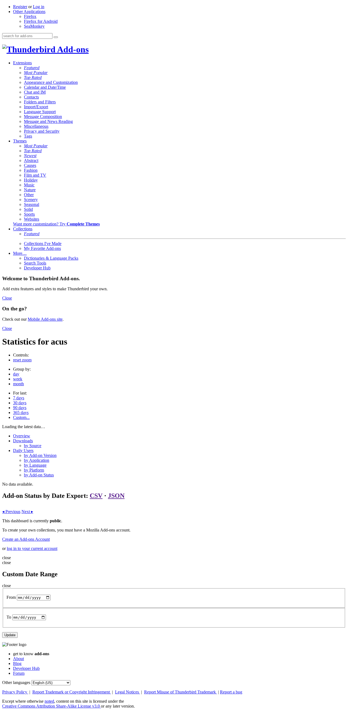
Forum (18, 673)
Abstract (31, 160)
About (18, 658)
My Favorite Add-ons (42, 248)
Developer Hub (37, 268)
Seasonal (31, 204)
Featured (31, 67)
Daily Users (23, 450)
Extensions (22, 63)
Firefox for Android (41, 21)
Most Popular (36, 72)
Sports (29, 214)
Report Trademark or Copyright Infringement (71, 692)
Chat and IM (35, 92)
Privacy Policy (15, 692)
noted (49, 701)
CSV (96, 495)
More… (20, 253)
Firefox (30, 16)
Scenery (31, 199)
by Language (35, 465)
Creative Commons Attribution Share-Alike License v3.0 (51, 706)
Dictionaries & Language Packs (51, 258)
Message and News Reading (48, 121)
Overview (21, 436)
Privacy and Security (42, 131)
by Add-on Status (39, 475)
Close (7, 298)
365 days (21, 412)
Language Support (40, 111)
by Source (32, 445)
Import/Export (36, 106)
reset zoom (22, 360)
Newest (30, 155)
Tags (28, 136)
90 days (19, 407)
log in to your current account (32, 548)
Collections (22, 229)
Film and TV (35, 175)
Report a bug (231, 692)
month (18, 383)
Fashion (31, 170)
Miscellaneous (36, 126)
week (17, 379)
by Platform (34, 470)
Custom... (21, 417)
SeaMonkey (34, 26)
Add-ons (72, 49)
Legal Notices (127, 692)
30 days (19, 402)
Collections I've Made (42, 243)
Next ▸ (27, 511)
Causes (30, 165)
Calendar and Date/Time (45, 87)
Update (9, 635)
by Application (36, 460)
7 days (18, 398)
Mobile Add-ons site (45, 319)
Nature (30, 189)
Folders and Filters (40, 102)
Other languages (16, 682)
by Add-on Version (40, 455)
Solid (28, 209)
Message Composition (43, 116)
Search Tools (35, 263)
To (9, 617)
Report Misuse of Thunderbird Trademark (180, 692)
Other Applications (29, 11)
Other (29, 194)
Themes (20, 141)
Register (20, 6)
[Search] (56, 37)
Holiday (31, 180)
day (16, 374)
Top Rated (33, 77)
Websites (31, 219)
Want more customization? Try (56, 224)
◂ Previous (11, 511)
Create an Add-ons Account (26, 539)
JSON (116, 495)
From (11, 597)
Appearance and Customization (51, 82)
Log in (38, 6)
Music (29, 185)
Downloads (23, 440)
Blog (17, 663)
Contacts (31, 97)
